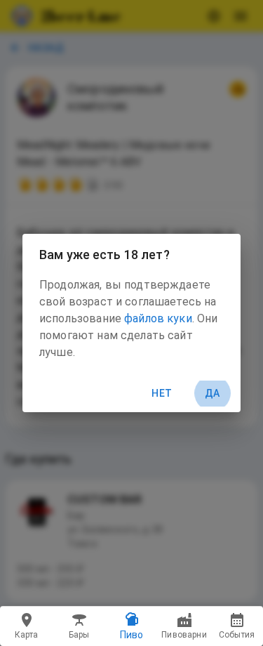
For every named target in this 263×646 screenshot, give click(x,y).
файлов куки (158, 318)
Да (212, 393)
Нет (161, 393)
